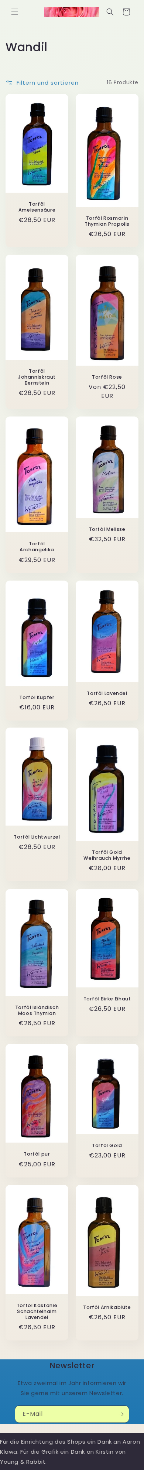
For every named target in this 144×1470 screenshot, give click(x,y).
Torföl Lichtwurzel (37, 837)
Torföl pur (37, 1154)
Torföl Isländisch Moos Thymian (37, 1010)
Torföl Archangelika (37, 547)
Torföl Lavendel (107, 693)
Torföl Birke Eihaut (107, 999)
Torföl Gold (107, 1146)
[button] (15, 12)
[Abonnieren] (121, 1414)
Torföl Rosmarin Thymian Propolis (107, 221)
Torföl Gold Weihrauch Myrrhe (106, 855)
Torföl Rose (107, 377)
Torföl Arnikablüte (107, 1307)
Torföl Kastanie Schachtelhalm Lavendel (37, 1311)
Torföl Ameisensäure (37, 207)
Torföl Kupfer (36, 697)
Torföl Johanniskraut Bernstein (37, 377)
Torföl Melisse (107, 529)
